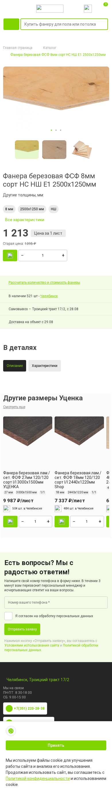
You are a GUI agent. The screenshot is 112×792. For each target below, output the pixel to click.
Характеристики (44, 366)
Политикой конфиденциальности (38, 778)
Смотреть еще (14, 407)
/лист (18, 500)
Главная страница (17, 48)
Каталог (49, 48)
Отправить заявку (22, 629)
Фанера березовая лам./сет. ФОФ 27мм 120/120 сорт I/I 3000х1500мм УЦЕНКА (26, 480)
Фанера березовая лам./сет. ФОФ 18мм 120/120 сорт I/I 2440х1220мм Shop (78, 480)
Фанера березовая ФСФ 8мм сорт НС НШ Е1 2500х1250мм (58, 55)
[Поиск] (104, 24)
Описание (15, 366)
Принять (56, 745)
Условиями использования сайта (31, 645)
